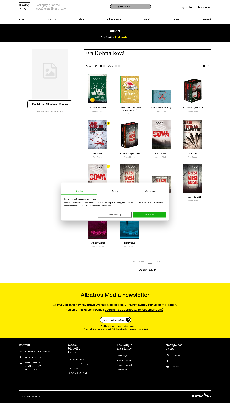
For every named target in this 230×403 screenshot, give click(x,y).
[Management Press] (71, 386)
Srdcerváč (98, 154)
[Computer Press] (63, 386)
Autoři (109, 37)
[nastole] (127, 386)
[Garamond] (175, 386)
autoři (147, 19)
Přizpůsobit (113, 215)
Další (158, 261)
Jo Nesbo (129, 114)
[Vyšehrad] (119, 386)
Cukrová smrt (98, 243)
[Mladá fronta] (167, 386)
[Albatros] (22, 386)
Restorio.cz (122, 369)
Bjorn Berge (161, 111)
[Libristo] (183, 386)
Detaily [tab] (115, 191)
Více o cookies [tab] (151, 191)
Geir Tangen (97, 157)
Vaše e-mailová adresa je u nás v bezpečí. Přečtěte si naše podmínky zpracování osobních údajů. (116, 329)
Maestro (193, 154)
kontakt (206, 19)
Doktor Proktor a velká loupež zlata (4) (129, 109)
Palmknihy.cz (122, 355)
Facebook (176, 361)
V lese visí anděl (98, 108)
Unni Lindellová (97, 246)
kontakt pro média (76, 359)
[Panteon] (151, 386)
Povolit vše (149, 215)
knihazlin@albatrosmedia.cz (37, 351)
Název (110, 66)
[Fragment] (95, 386)
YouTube (175, 366)
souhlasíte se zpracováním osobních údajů (134, 310)
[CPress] (79, 386)
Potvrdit (128, 320)
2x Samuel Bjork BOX (129, 154)
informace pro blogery (78, 364)
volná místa (73, 368)
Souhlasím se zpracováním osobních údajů (117, 326)
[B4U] (87, 386)
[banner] (24, 7)
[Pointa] (159, 386)
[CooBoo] (47, 386)
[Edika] (111, 386)
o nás (176, 19)
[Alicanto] (103, 386)
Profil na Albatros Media (50, 104)
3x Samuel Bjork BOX (193, 108)
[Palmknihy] (143, 386)
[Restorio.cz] (207, 386)
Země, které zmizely (161, 108)
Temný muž (129, 243)
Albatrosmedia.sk (124, 365)
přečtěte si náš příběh (77, 373)
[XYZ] (39, 386)
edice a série (114, 19)
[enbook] (199, 386)
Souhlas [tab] (79, 191)
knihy (51, 19)
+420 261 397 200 (33, 357)
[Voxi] (55, 386)
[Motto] (30, 386)
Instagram (175, 355)
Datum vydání (92, 66)
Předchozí (138, 261)
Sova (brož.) (161, 154)
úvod (22, 19)
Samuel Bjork (97, 111)
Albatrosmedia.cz (124, 360)
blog (81, 19)
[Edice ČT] (135, 386)
